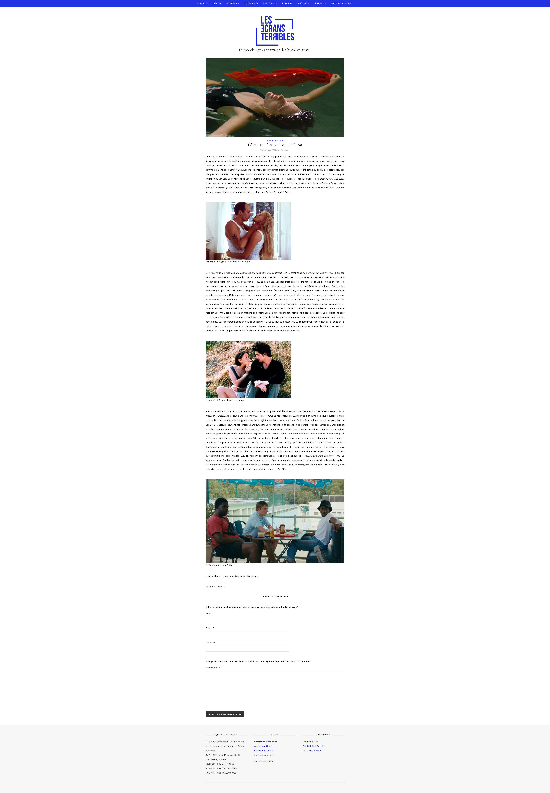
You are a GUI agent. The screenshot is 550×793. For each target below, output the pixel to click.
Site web (210, 642)
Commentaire (214, 667)
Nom (209, 613)
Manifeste (320, 3)
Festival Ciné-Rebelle (314, 746)
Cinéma (201, 3)
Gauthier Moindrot (263, 750)
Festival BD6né (310, 741)
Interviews (251, 3)
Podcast (287, 3)
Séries (217, 3)
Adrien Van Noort (263, 746)
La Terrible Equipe (264, 761)
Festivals (268, 3)
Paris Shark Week (312, 750)
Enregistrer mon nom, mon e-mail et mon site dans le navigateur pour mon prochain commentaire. (258, 661)
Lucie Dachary (216, 586)
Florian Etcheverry (264, 755)
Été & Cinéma (275, 141)
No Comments (283, 150)
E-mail (210, 628)
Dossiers (231, 3)
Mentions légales (342, 3)
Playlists (303, 3)
